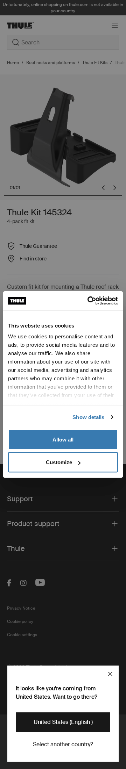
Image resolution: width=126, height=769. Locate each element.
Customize (59, 462)
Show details (88, 417)
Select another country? (63, 744)
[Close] (110, 674)
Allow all (63, 439)
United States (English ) (63, 722)
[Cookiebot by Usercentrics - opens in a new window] (89, 301)
